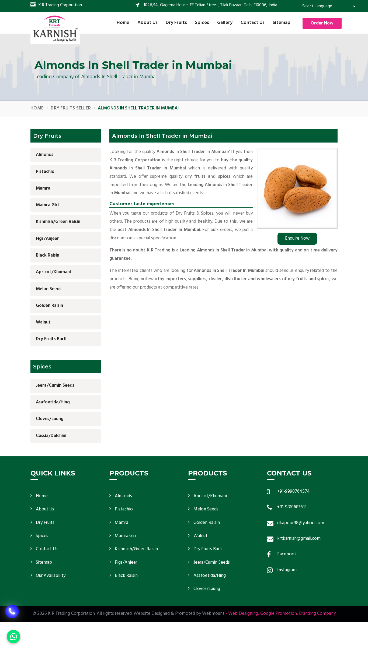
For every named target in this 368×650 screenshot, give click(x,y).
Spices (202, 23)
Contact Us (253, 23)
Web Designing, (243, 613)
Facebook (287, 554)
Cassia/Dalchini (51, 435)
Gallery (224, 23)
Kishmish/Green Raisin (58, 221)
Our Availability (50, 575)
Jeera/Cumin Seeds (55, 385)
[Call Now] (12, 612)
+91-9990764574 (293, 491)
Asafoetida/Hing (53, 402)
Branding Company (317, 613)
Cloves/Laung (50, 418)
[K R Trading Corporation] (55, 28)
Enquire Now (297, 238)
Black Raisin (47, 255)
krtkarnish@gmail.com (299, 538)
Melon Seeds (48, 289)
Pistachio (45, 171)
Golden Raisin (49, 305)
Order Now (322, 23)
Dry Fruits (176, 23)
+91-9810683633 (292, 507)
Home (123, 23)
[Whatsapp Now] (13, 636)
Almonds (44, 154)
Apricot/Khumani (53, 272)
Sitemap (281, 23)
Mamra (43, 188)
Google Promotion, (279, 613)
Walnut (43, 322)
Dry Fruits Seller (71, 108)
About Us (147, 23)
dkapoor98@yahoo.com (300, 523)
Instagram (287, 570)
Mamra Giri (47, 205)
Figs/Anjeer (47, 238)
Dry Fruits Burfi (51, 339)
